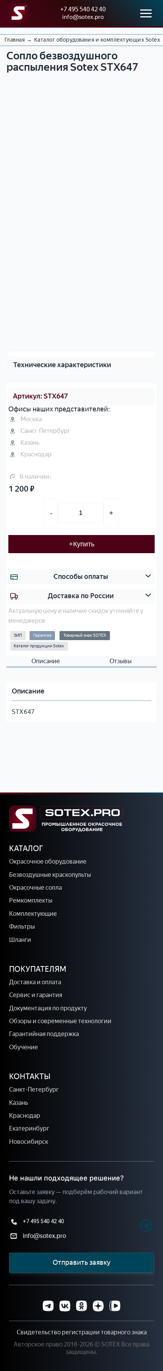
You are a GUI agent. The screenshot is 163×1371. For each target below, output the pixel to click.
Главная (15, 40)
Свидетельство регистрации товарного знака (82, 1332)
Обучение (23, 1047)
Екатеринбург (29, 1128)
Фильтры (22, 926)
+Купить (81, 544)
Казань (18, 1102)
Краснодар (24, 1115)
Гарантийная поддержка (44, 1034)
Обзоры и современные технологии (60, 1021)
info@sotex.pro (83, 17)
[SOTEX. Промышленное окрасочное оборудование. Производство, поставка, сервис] (66, 819)
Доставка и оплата (35, 982)
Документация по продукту (48, 1008)
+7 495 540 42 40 (83, 9)
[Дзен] (98, 1306)
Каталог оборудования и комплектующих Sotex (97, 40)
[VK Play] (115, 1306)
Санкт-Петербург (34, 1089)
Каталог (26, 848)
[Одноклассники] (81, 1306)
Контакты (29, 1076)
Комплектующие (33, 913)
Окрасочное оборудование (47, 861)
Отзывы (121, 661)
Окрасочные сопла (35, 887)
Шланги (20, 939)
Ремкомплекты (30, 900)
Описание (45, 661)
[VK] (65, 1306)
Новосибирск (28, 1141)
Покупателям (37, 969)
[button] (74, 335)
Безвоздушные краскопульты (50, 874)
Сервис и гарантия (35, 995)
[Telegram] (133, 1226)
